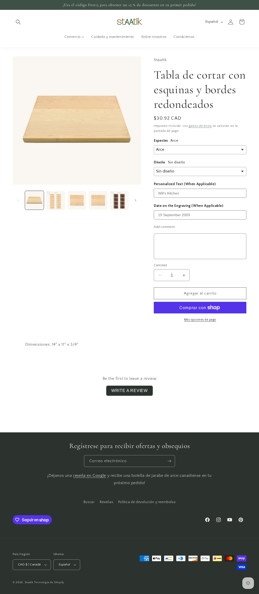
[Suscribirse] (169, 461)
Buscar (89, 502)
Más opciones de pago (200, 319)
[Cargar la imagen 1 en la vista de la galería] (34, 200)
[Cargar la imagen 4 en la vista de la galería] (98, 200)
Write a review (129, 390)
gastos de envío (200, 126)
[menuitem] (74, 37)
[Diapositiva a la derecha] (135, 200)
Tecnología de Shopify (49, 582)
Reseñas (106, 502)
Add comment (164, 227)
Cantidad (160, 265)
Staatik (29, 582)
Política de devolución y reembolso (147, 502)
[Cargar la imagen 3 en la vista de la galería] (77, 200)
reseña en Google (89, 475)
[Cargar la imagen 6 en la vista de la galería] (119, 200)
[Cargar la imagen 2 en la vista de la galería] (55, 200)
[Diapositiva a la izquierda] (18, 200)
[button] (18, 22)
